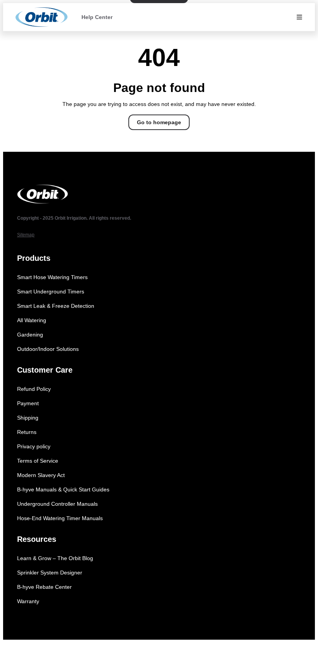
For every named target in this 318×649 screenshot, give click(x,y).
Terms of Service (37, 461)
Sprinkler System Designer (49, 572)
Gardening (30, 334)
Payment (28, 403)
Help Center (96, 17)
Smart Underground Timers (50, 291)
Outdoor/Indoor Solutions (48, 349)
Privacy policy (33, 446)
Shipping (27, 418)
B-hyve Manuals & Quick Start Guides (63, 489)
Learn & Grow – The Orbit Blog (55, 558)
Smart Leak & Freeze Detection (55, 306)
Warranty (28, 601)
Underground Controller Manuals (57, 504)
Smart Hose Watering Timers (52, 277)
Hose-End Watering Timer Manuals (60, 518)
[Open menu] (299, 17)
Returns (26, 432)
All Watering (31, 320)
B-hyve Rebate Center (44, 587)
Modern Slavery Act (41, 475)
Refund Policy (34, 389)
